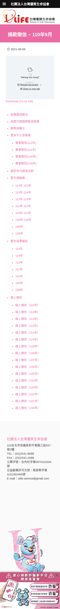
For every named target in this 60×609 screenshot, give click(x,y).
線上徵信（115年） (27, 305)
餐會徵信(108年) (25, 163)
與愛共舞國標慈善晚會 (25, 121)
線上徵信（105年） (27, 373)
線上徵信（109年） (27, 346)
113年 (19, 255)
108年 (19, 233)
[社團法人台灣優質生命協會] (28, 16)
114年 (19, 248)
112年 (19, 262)
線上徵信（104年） (27, 380)
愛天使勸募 (18, 178)
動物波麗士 (18, 128)
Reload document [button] (29, 84)
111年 (19, 269)
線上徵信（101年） (27, 401)
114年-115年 (23, 185)
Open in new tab (31, 88)
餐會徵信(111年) (25, 149)
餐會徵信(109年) (25, 156)
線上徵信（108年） (27, 353)
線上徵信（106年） (27, 366)
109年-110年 (23, 219)
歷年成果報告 (19, 241)
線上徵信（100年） (27, 408)
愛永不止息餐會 (21, 135)
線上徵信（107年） (27, 360)
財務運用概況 (19, 114)
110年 (19, 276)
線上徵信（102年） (27, 394)
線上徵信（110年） (27, 339)
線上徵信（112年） (27, 325)
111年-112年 (23, 206)
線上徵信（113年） (27, 319)
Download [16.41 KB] (19, 101)
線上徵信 (16, 297)
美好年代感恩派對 (22, 171)
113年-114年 (23, 192)
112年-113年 (23, 199)
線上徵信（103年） (27, 387)
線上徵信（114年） (27, 312)
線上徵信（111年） (27, 332)
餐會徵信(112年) (25, 142)
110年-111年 (23, 213)
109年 (19, 226)
